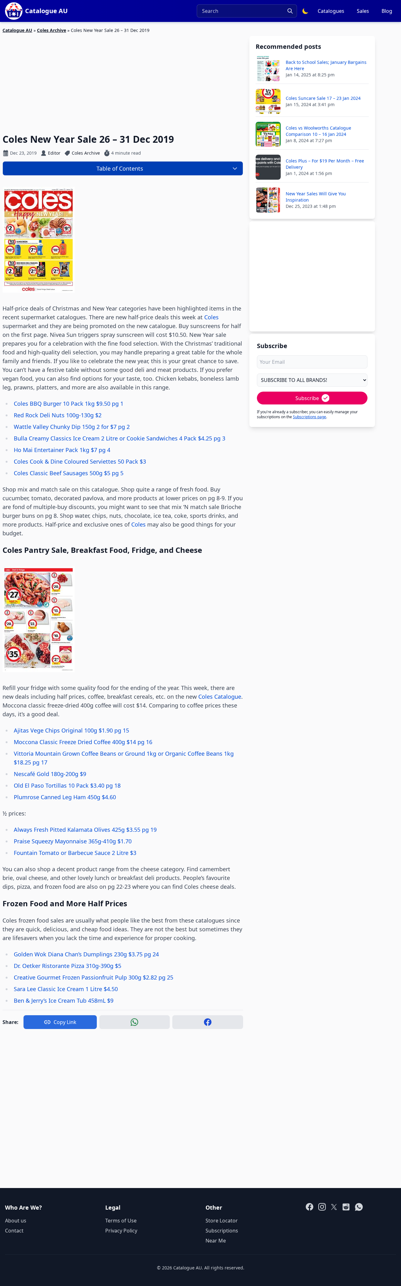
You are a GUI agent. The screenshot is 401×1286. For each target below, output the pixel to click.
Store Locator (222, 1220)
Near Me (216, 1240)
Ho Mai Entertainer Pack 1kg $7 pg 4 (62, 450)
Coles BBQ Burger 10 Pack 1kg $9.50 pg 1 (68, 403)
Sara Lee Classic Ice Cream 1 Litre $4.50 (66, 989)
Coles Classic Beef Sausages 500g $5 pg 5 (68, 473)
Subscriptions (222, 1230)
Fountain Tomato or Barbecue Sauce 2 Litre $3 (75, 852)
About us (15, 1220)
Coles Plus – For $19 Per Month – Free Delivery (325, 164)
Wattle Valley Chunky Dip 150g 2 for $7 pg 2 (72, 426)
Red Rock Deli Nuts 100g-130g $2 (58, 415)
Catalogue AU (17, 30)
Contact (14, 1230)
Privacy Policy (121, 1230)
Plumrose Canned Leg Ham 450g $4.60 (65, 797)
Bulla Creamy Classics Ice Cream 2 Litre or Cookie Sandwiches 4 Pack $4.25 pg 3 (119, 438)
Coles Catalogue (219, 696)
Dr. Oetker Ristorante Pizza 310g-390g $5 (67, 966)
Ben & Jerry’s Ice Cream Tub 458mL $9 (63, 1000)
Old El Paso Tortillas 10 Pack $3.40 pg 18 (67, 785)
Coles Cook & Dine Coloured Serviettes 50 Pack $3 (80, 461)
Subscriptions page (309, 416)
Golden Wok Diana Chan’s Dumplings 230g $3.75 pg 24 (86, 954)
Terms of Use (121, 1220)
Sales (363, 11)
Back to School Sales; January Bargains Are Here (326, 65)
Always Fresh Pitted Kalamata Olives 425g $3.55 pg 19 (85, 829)
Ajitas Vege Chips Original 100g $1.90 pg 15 (71, 730)
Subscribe (307, 398)
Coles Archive (51, 30)
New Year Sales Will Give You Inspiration (316, 197)
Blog (387, 11)
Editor (54, 153)
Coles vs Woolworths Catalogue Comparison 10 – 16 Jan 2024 (318, 131)
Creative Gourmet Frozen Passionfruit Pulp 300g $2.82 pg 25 (93, 977)
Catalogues (331, 11)
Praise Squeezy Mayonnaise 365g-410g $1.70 (73, 841)
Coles (211, 317)
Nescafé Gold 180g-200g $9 (50, 774)
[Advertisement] (123, 80)
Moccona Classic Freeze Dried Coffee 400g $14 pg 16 (83, 742)
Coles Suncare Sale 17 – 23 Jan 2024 (323, 98)
